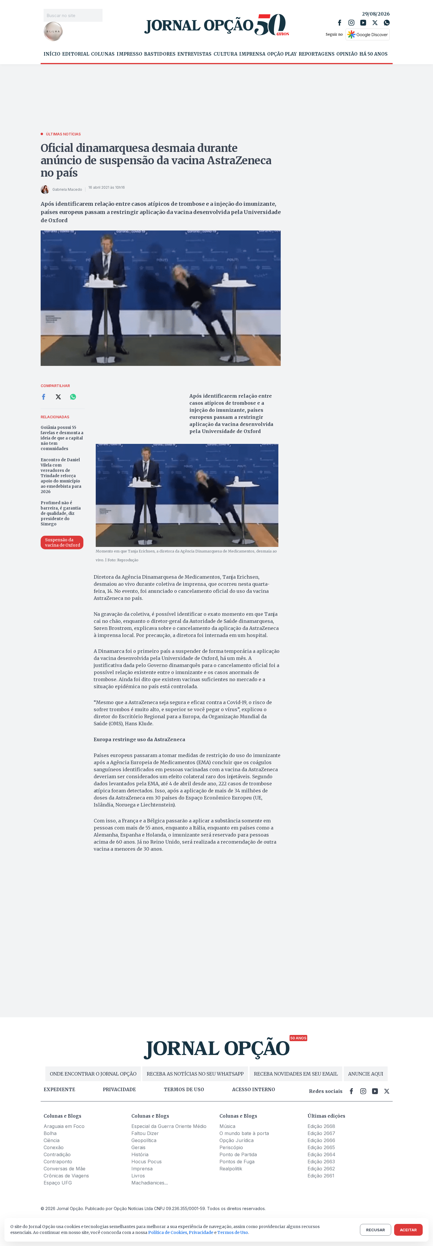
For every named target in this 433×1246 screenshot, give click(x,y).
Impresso (129, 54)
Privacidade (119, 1089)
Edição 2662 (321, 1169)
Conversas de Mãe (64, 1169)
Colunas (103, 54)
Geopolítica (143, 1140)
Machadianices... (149, 1183)
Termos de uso (184, 1089)
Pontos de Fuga (236, 1161)
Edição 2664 (322, 1154)
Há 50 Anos (373, 54)
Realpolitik (230, 1169)
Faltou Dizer (145, 1133)
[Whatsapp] (387, 23)
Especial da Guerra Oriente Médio (168, 1126)
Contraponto (58, 1161)
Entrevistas (194, 54)
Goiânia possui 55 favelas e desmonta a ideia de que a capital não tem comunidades (62, 438)
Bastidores (160, 54)
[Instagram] (351, 23)
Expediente (59, 1089)
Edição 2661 (321, 1176)
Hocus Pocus (146, 1161)
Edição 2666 (321, 1140)
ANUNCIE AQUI (365, 1074)
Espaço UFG (58, 1183)
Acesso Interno (253, 1089)
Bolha (50, 1133)
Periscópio (231, 1147)
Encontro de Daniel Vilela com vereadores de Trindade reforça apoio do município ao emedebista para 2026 (61, 475)
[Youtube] (363, 23)
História (139, 1154)
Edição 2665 (321, 1147)
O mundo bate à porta (244, 1133)
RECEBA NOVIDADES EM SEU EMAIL (296, 1074)
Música (227, 1126)
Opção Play (282, 54)
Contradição (57, 1154)
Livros (138, 1176)
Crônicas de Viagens (66, 1176)
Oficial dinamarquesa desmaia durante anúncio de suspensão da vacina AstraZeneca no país (156, 161)
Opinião (347, 54)
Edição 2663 (321, 1161)
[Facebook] (340, 23)
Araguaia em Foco (64, 1126)
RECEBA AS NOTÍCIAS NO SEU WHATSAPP (195, 1074)
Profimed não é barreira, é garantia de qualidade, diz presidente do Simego (61, 513)
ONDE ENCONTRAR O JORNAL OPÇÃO (93, 1074)
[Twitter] (375, 23)
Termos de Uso (232, 1232)
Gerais (138, 1147)
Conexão (54, 1147)
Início (52, 54)
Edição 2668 (321, 1126)
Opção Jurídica (236, 1140)
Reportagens (317, 54)
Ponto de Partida (238, 1154)
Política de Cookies (167, 1232)
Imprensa (252, 54)
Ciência (52, 1140)
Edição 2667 (321, 1133)
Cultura (225, 54)
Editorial (75, 54)
